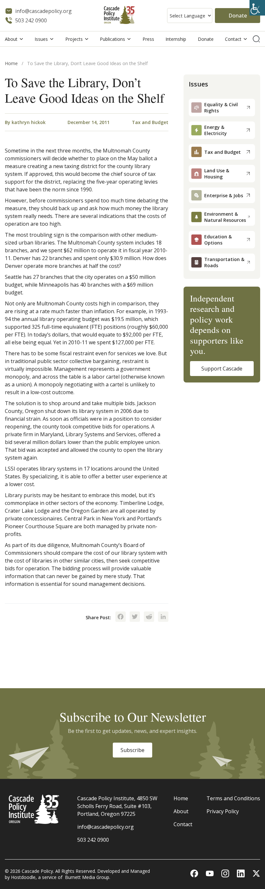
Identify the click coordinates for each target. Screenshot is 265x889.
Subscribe (132, 750)
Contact (233, 39)
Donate (237, 15)
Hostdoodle (23, 877)
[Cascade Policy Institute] (119, 16)
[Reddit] (149, 617)
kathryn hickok (29, 122)
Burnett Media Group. (87, 877)
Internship (175, 39)
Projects (74, 39)
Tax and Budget (150, 122)
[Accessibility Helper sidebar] (257, 8)
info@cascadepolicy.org (105, 826)
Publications (112, 39)
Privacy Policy (223, 811)
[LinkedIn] (163, 617)
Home (11, 63)
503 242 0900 (93, 839)
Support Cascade (221, 368)
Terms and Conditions (233, 798)
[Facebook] (120, 617)
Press (148, 39)
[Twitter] (135, 617)
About (11, 39)
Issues (41, 39)
